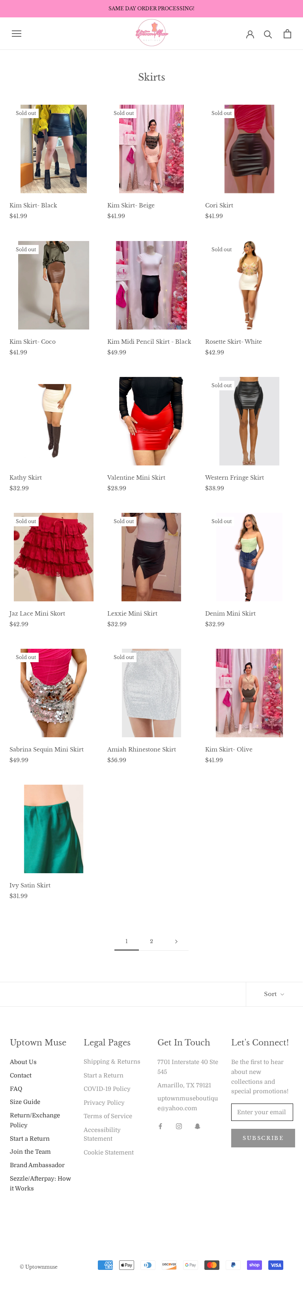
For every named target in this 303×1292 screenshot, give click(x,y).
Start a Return (30, 1138)
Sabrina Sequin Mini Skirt (46, 749)
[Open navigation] (16, 33)
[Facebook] (160, 1126)
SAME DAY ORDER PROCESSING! (151, 8)
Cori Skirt (219, 205)
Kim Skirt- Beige (131, 205)
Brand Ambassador (37, 1165)
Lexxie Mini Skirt (132, 613)
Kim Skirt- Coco (32, 341)
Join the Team (30, 1151)
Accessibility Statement (102, 1134)
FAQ (16, 1088)
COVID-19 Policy (107, 1088)
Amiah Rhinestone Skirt (141, 749)
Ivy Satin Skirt (29, 885)
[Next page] (176, 941)
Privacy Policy (104, 1102)
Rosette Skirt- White (233, 341)
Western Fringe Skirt (234, 477)
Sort (271, 994)
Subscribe (263, 1138)
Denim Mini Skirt (230, 613)
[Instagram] (179, 1126)
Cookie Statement (109, 1152)
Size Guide (25, 1102)
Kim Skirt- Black (33, 205)
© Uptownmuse (39, 1267)
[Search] (268, 34)
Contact (21, 1075)
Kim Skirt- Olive (228, 749)
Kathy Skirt (25, 477)
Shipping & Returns (112, 1061)
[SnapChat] (197, 1126)
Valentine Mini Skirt (136, 477)
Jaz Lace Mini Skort (37, 613)
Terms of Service (108, 1116)
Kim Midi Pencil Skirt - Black (149, 341)
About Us (23, 1062)
